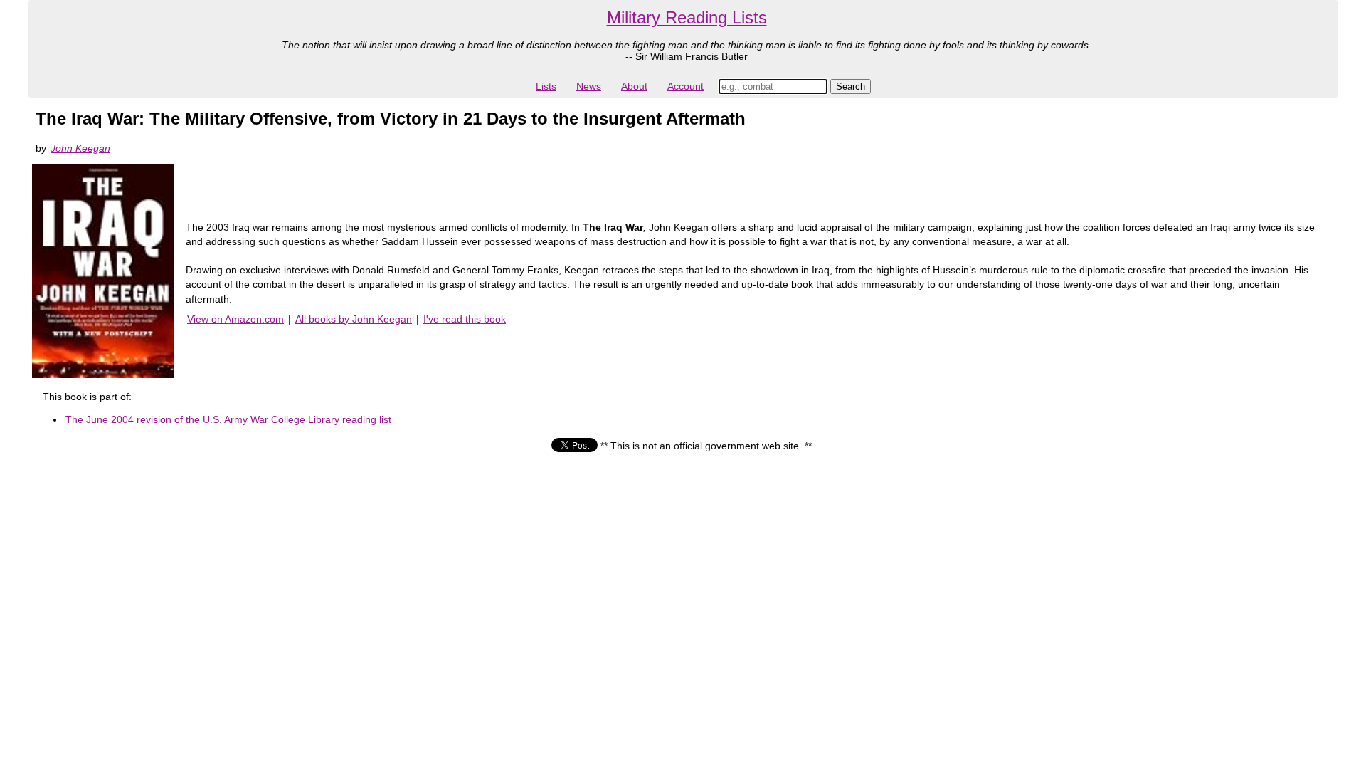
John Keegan (80, 148)
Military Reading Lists (687, 17)
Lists (546, 86)
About (634, 86)
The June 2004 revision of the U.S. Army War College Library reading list (228, 419)
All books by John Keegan (353, 319)
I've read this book (464, 319)
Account (685, 86)
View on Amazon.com (235, 319)
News (588, 86)
